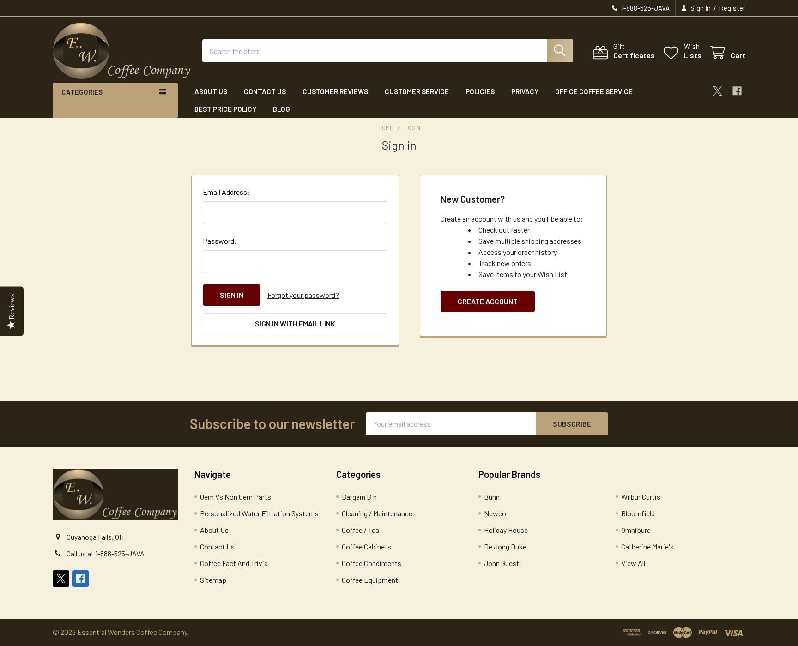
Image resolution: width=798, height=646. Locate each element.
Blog (281, 109)
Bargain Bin (359, 496)
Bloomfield (638, 513)
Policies (480, 91)
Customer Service (417, 91)
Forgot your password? (303, 294)
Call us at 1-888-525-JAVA (105, 553)
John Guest (501, 563)
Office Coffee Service (594, 91)
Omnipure (636, 529)
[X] (717, 91)
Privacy (524, 91)
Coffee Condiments (371, 563)
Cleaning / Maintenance (377, 513)
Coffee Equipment (370, 579)
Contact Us (265, 91)
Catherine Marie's (647, 546)
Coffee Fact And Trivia (234, 563)
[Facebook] (737, 91)
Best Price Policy (225, 109)
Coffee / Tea (360, 529)
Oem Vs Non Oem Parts (235, 496)
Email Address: (226, 191)
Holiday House (506, 529)
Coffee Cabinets (366, 546)
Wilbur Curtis (640, 496)
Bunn (492, 496)
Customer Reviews (335, 91)
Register (732, 8)
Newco (495, 513)
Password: (220, 240)
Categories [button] (82, 92)
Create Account (488, 301)
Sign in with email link (295, 323)
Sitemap (213, 579)
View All (633, 563)
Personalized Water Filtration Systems (259, 513)
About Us (210, 91)
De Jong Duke (505, 546)
